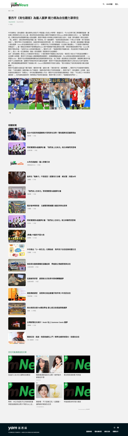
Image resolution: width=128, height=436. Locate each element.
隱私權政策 (98, 431)
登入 (116, 4)
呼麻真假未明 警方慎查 (72, 402)
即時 (13, 11)
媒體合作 (115, 431)
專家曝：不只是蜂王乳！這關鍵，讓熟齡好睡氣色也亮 (48, 403)
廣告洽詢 (107, 431)
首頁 (9, 11)
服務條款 (89, 431)
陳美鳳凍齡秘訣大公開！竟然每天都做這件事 (48, 376)
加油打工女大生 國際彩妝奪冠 (19, 375)
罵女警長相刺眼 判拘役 (72, 375)
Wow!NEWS (12, 22)
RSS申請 (109, 4)
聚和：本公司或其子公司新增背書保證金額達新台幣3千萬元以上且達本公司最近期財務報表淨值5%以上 (21, 403)
